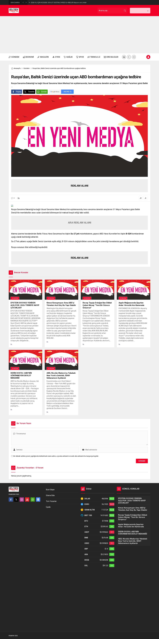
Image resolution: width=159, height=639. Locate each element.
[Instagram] (22, 499)
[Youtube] (27, 499)
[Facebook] (11, 499)
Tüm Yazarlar (51, 501)
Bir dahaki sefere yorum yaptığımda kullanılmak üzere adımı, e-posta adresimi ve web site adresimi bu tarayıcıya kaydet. (56, 456)
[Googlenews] (38, 499)
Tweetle (31, 92)
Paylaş (18, 92)
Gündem (26, 68)
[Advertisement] (79, 34)
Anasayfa (17, 68)
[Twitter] (16, 499)
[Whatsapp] (33, 499)
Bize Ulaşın (50, 490)
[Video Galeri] (129, 57)
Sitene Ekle (50, 495)
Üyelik (48, 507)
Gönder (44, 92)
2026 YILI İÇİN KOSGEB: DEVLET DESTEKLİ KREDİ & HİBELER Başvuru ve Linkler (59, 2)
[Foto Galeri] (124, 57)
